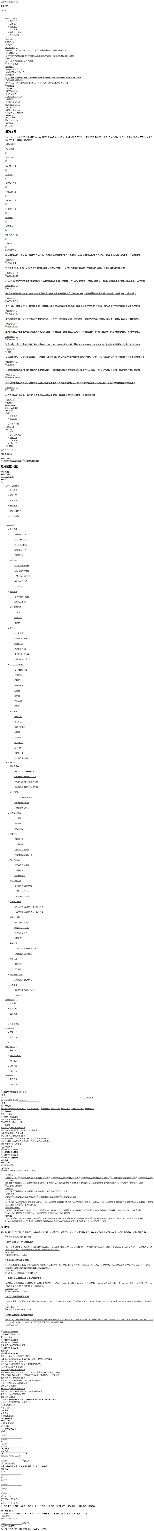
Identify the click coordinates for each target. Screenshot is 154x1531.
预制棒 (17, 623)
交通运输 (46, 1141)
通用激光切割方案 (21, 923)
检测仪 (17, 706)
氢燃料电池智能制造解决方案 (26, 787)
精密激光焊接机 (20, 602)
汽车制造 (18, 995)
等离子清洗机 (19, 727)
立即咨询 (4, 1413)
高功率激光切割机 (21, 566)
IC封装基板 (18, 844)
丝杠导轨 (18, 675)
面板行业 (18, 824)
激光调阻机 (18, 737)
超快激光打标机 (20, 550)
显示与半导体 (25, 1139)
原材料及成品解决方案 (23, 886)
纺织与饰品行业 (7, 1144)
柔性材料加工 (19, 870)
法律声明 (19, 1402)
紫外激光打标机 (77, 1109)
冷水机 (17, 696)
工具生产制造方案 (21, 891)
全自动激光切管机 (21, 571)
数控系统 (18, 701)
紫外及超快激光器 (21, 654)
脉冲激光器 (5, 1109)
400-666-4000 (6, 458)
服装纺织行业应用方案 (23, 980)
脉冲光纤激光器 (20, 649)
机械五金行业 (6, 1141)
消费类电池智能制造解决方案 (26, 782)
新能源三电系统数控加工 (24, 990)
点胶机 (17, 732)
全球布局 (13, 29)
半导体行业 (18, 829)
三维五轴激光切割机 (22, 576)
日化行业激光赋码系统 (23, 954)
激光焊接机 (45, 1109)
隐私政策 (27, 1402)
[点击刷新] (25, 1523)
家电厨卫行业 (17, 1141)
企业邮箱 (4, 1402)
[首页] (9, 2)
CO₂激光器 (18, 633)
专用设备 (19, 1133)
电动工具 (18, 717)
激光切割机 (55, 1109)
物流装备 (18, 969)
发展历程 (13, 27)
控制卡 (17, 691)
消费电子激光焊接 (21, 865)
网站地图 (12, 1402)
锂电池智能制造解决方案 (24, 771)
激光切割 (12, 1130)
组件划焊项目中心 (21, 808)
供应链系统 (14, 424)
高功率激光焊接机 (21, 597)
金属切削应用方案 (21, 896)
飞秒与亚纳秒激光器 (22, 659)
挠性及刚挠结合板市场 (23, 855)
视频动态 (13, 438)
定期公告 (13, 1032)
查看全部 (9, 144)
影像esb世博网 (15, 32)
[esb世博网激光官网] (9, 1149)
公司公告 (13, 1037)
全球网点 (13, 421)
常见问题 (13, 419)
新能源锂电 (5, 1139)
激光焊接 (19, 1130)
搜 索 (3, 1095)
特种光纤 (18, 618)
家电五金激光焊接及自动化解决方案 (28, 907)
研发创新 (13, 24)
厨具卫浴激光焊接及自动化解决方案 (28, 912)
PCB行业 (34, 1139)
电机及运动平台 (20, 670)
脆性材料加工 (19, 876)
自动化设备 (18, 753)
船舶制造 (18, 964)
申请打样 (27, 1381)
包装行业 (38, 1141)
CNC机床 (18, 722)
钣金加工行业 (28, 1141)
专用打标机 (18, 555)
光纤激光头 (18, 685)
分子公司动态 (15, 435)
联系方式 (13, 1079)
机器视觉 (18, 680)
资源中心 (13, 416)
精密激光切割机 (20, 581)
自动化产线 (18, 938)
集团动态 (13, 432)
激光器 (38, 1130)
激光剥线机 (18, 586)
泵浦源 (17, 612)
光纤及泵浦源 (29, 1130)
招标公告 (13, 443)
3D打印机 (18, 748)
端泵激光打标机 (20, 540)
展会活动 (13, 440)
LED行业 (18, 818)
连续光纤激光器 (20, 639)
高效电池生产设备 (21, 803)
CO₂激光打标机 (20, 545)
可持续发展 (14, 35)
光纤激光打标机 (20, 534)
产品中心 (13, 1170)
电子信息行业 (44, 1139)
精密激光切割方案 (21, 928)
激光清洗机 (18, 743)
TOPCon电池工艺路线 (23, 798)
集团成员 (13, 21)
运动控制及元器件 (8, 1133)
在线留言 (13, 1084)
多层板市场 (18, 839)
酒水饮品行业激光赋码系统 (25, 949)
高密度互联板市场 (21, 850)
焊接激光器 (18, 644)
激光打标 (4, 1130)
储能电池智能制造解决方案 (25, 777)
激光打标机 (65, 1109)
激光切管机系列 (20, 933)
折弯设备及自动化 (21, 758)
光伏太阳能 (14, 1139)
